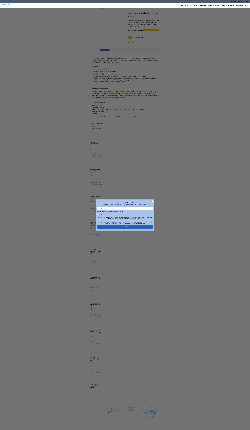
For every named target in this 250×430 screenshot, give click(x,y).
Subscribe (125, 226)
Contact (246, 5)
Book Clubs (189, 5)
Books (223, 5)
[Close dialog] (152, 201)
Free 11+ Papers (229, 5)
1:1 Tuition (196, 5)
